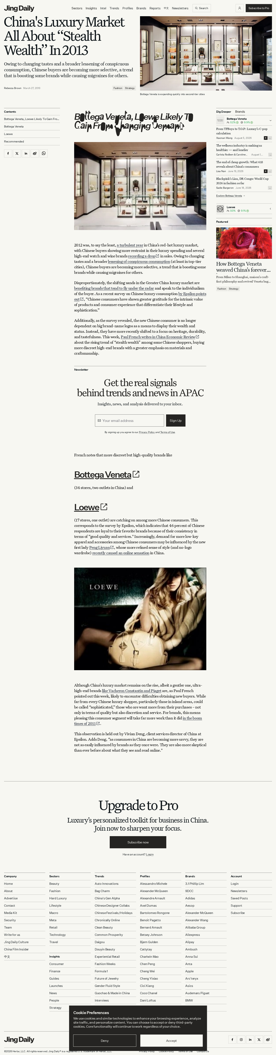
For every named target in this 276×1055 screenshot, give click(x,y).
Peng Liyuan (99, 547)
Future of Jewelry (107, 978)
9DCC (189, 891)
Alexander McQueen (154, 891)
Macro (53, 913)
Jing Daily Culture (16, 942)
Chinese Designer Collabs (112, 905)
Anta (188, 964)
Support (236, 905)
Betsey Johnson (151, 935)
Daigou (100, 942)
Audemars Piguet (197, 993)
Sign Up (176, 420)
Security (10, 920)
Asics (189, 986)
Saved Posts (239, 898)
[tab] (240, 111)
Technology (57, 935)
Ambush (191, 949)
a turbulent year (130, 244)
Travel (53, 942)
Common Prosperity (109, 935)
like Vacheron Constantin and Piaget (131, 690)
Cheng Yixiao (149, 978)
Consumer (56, 964)
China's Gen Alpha (107, 898)
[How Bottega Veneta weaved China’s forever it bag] (244, 243)
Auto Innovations (107, 884)
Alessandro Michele (153, 884)
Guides (54, 978)
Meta (52, 920)
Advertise (11, 898)
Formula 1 (101, 971)
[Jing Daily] (19, 8)
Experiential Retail (107, 957)
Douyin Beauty (105, 949)
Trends (114, 8)
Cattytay (146, 949)
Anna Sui (191, 957)
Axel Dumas (148, 905)
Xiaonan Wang (224, 137)
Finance (54, 971)
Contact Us (203, 1051)
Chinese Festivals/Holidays (114, 913)
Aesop (189, 905)
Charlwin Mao (149, 957)
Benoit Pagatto (150, 920)
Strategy (130, 88)
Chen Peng (147, 964)
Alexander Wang (196, 920)
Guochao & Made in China (112, 993)
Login (150, 854)
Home (8, 884)
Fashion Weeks (105, 964)
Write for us (12, 935)
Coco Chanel (148, 993)
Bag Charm (102, 891)
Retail (53, 927)
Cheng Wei (147, 971)
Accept (171, 1041)
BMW (189, 1000)
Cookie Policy (166, 1051)
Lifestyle (55, 905)
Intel (103, 8)
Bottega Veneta (102, 474)
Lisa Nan (221, 171)
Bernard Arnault (151, 927)
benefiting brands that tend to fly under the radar (114, 288)
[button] (240, 8)
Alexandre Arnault (152, 898)
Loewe (86, 507)
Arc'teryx (191, 978)
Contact (9, 905)
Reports (155, 8)
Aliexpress (192, 935)
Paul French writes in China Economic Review (158, 336)
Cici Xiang (147, 986)
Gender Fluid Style (107, 986)
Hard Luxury (57, 898)
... (270, 138)
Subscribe (238, 913)
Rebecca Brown (12, 88)
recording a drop (141, 255)
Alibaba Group (195, 927)
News (53, 993)
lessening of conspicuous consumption (139, 261)
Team (8, 927)
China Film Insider (16, 949)
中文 (7, 957)
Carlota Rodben (224, 154)
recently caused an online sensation (121, 552)
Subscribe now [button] (138, 842)
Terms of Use (167, 432)
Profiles (127, 8)
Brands (141, 8)
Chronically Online (107, 920)
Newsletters (180, 8)
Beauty (54, 884)
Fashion (118, 88)
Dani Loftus (148, 1000)
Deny (105, 1041)
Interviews (102, 1000)
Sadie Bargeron (225, 187)
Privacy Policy (147, 432)
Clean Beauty (104, 927)
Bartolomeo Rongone (155, 913)
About (8, 891)
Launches (56, 986)
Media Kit (10, 913)
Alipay (189, 942)
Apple (189, 971)
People (54, 1000)
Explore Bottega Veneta (229, 195)
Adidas (190, 898)
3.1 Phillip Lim (194, 884)
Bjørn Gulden (149, 942)
